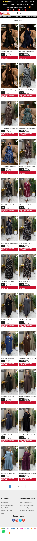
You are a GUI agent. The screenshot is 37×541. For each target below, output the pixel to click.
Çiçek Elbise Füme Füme (7, 281)
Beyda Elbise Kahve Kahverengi (27, 396)
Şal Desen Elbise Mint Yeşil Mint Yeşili (27, 128)
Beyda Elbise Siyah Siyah (7, 396)
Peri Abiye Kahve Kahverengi (8, 90)
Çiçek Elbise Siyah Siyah (25, 243)
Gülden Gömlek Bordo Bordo (27, 205)
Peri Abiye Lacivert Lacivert (26, 51)
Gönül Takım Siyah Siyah (7, 320)
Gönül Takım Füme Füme (25, 320)
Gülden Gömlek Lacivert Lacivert (9, 243)
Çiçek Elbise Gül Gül (24, 281)
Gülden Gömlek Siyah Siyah (8, 205)
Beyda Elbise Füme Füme (7, 435)
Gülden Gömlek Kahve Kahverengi (27, 166)
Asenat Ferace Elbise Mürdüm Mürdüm (27, 473)
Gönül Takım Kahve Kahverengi (27, 358)
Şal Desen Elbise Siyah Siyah (26, 90)
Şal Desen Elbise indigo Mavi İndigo (9, 166)
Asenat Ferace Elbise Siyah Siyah (27, 435)
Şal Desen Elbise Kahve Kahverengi (9, 128)
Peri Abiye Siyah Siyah (6, 51)
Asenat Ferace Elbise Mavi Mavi (9, 473)
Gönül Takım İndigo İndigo (7, 358)
